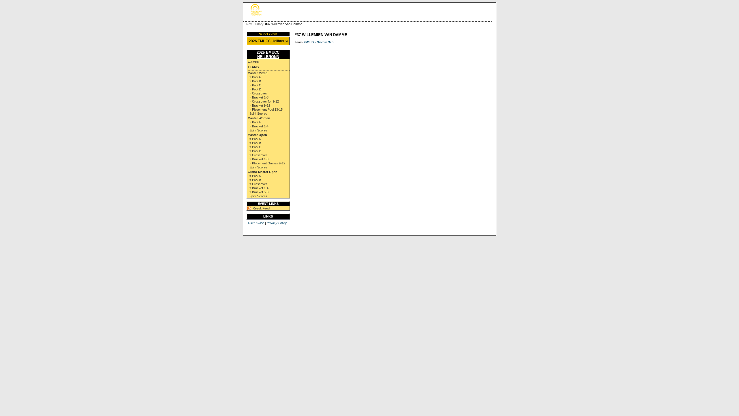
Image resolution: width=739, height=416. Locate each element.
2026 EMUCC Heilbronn (268, 54)
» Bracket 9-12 (259, 105)
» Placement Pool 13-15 (266, 109)
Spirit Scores (258, 113)
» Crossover (258, 93)
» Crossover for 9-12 (264, 101)
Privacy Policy (277, 223)
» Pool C (255, 85)
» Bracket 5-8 (258, 192)
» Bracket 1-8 (258, 97)
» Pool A (255, 77)
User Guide (256, 223)
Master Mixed (258, 73)
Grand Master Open (262, 172)
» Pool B (255, 81)
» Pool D (255, 89)
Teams (253, 67)
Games (253, 62)
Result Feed (261, 208)
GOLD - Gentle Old (318, 42)
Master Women (259, 118)
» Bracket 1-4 (258, 126)
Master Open (257, 135)
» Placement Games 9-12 (267, 163)
